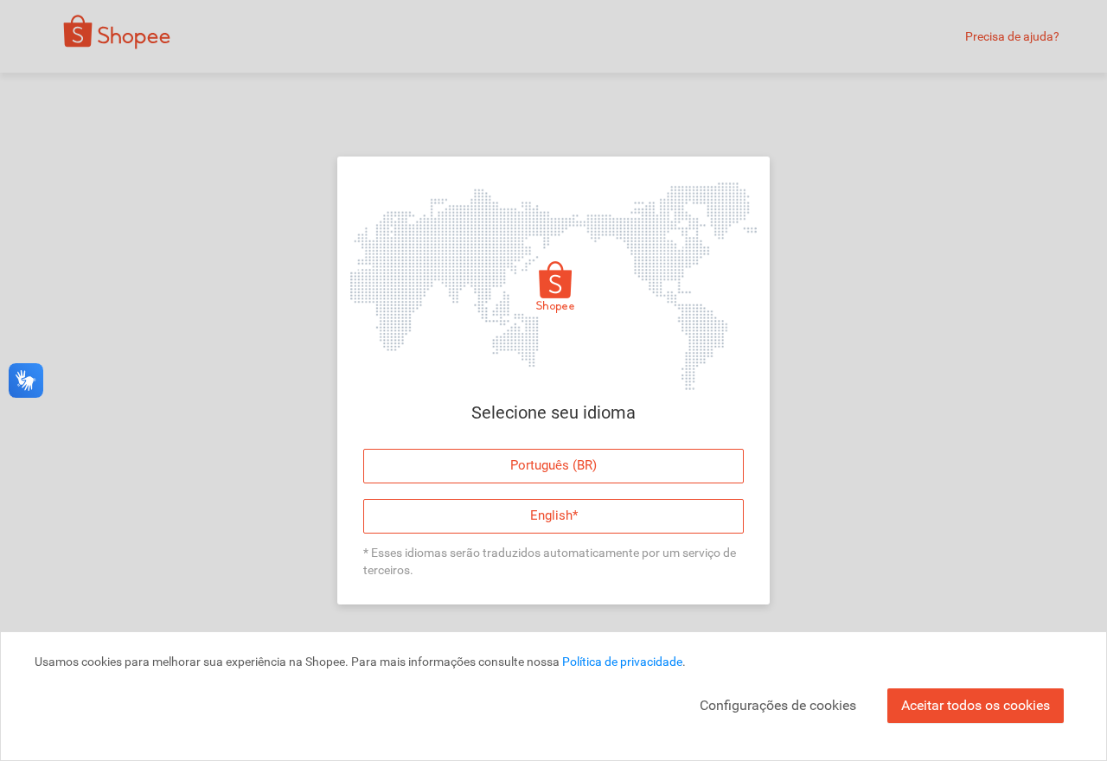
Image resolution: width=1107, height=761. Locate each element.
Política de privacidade (622, 661)
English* (554, 515)
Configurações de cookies (778, 705)
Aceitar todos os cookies (975, 705)
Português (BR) (553, 465)
